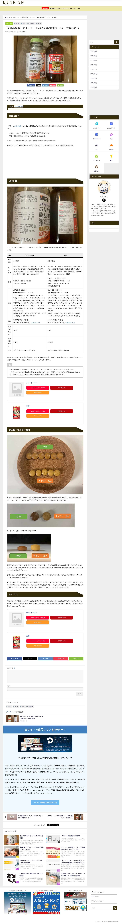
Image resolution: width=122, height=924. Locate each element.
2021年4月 (93, 60)
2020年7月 (93, 78)
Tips (111, 138)
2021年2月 (93, 64)
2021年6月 (93, 51)
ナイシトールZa (31, 383)
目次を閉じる (18, 106)
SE (96, 149)
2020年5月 (93, 87)
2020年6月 (93, 83)
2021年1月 (93, 69)
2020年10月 (94, 74)
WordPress (96, 138)
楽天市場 (60, 387)
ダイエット (9, 23)
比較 (23, 23)
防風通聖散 (31, 23)
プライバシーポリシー (97, 901)
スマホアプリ (111, 128)
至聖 (27, 406)
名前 (8, 686)
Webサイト (96, 128)
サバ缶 (111, 149)
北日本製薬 (17, 126)
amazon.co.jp (36, 322)
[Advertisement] (45, 162)
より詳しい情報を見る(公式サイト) (45, 802)
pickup (17, 23)
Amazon (36, 392)
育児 (111, 160)
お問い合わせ (95, 896)
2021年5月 (93, 56)
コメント (11, 668)
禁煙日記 (96, 171)
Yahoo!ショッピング (36, 387)
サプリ (39, 23)
